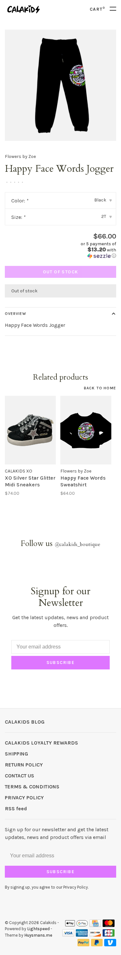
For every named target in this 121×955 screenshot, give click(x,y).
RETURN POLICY (24, 765)
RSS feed (16, 808)
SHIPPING (16, 754)
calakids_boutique (77, 544)
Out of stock (60, 272)
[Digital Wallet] (76, 925)
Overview (15, 313)
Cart (97, 9)
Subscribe (60, 662)
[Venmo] (110, 944)
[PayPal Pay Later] (97, 944)
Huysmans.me (38, 935)
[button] (91, 250)
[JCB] (109, 935)
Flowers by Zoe (20, 156)
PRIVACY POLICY (24, 797)
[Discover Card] (95, 935)
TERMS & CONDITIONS (32, 787)
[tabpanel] (60, 85)
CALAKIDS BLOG (25, 722)
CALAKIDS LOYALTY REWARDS (41, 743)
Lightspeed (38, 928)
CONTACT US (19, 776)
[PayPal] (83, 944)
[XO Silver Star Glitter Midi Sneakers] (30, 430)
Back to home (100, 388)
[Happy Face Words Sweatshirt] (85, 430)
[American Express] (82, 935)
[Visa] (68, 935)
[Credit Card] (95, 925)
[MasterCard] (109, 925)
